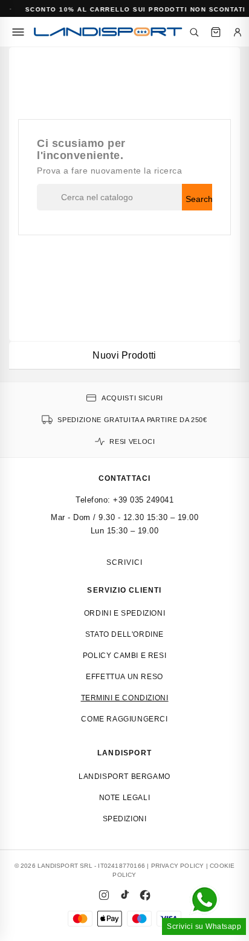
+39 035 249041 (143, 499)
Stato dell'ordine (124, 634)
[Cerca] (194, 32)
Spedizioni (125, 819)
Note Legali (124, 797)
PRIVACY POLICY (177, 865)
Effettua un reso (124, 676)
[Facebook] (145, 895)
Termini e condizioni (125, 698)
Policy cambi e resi (124, 655)
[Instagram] (104, 895)
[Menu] (18, 32)
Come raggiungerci (124, 719)
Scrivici (124, 562)
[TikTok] (124, 895)
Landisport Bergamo (124, 776)
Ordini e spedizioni (124, 613)
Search (199, 199)
